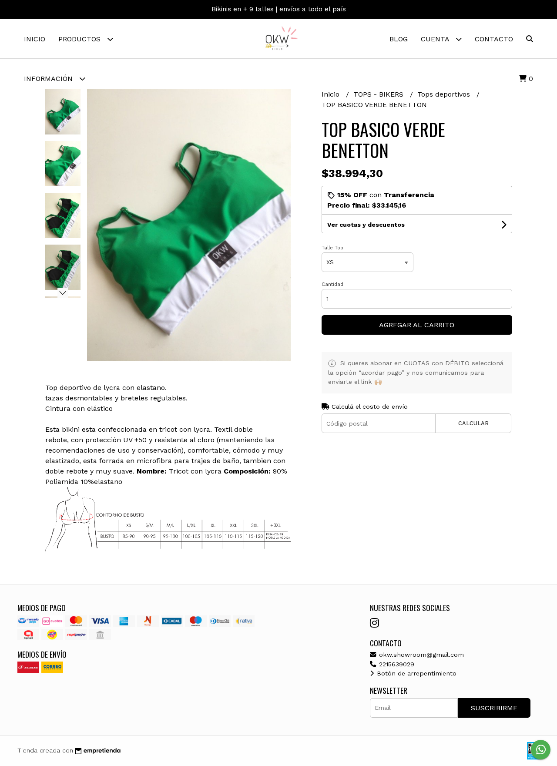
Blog (398, 39)
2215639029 (395, 664)
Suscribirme (494, 708)
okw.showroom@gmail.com (420, 654)
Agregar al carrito (416, 325)
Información (49, 78)
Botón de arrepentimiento (415, 673)
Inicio (34, 39)
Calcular (473, 423)
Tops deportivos (444, 94)
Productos (80, 39)
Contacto (494, 39)
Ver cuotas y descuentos (366, 224)
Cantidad (332, 284)
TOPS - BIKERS (379, 94)
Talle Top (332, 248)
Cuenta (436, 39)
